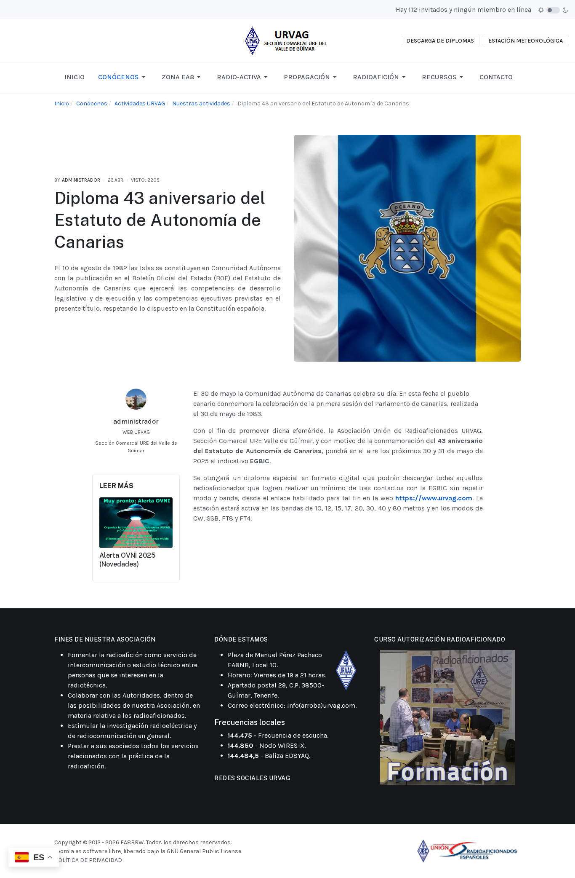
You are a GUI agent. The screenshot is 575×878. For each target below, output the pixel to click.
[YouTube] (144, 463)
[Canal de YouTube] (241, 793)
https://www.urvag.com (433, 498)
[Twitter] (136, 463)
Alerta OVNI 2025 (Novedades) (127, 559)
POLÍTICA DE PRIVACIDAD (88, 860)
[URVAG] (287, 40)
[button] (123, 77)
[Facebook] (127, 463)
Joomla (64, 851)
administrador (136, 421)
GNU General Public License (204, 851)
